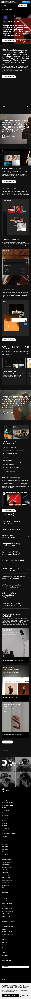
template (24, 455)
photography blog (19, 623)
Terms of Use (6, 991)
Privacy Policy (14, 991)
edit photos (17, 69)
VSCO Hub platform (7, 623)
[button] (29, 5)
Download (26, 1)
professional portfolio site (16, 624)
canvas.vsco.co (23, 450)
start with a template (23, 194)
